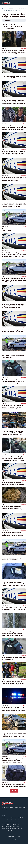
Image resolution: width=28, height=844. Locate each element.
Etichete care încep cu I (20, 8)
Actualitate (23, 74)
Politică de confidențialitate (20, 807)
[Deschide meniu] (25, 2)
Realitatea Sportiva (12, 817)
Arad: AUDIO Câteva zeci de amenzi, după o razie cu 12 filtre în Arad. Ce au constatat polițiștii (13, 355)
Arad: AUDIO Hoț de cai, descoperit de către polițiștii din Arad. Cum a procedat (14, 785)
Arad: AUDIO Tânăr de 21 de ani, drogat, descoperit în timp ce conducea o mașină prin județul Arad (13, 407)
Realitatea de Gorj (14, 830)
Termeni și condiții (9, 807)
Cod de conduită (5, 809)
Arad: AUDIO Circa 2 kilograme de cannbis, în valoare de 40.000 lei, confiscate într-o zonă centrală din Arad (14, 508)
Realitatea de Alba (15, 824)
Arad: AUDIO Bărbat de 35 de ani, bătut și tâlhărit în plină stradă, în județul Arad (14, 608)
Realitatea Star (20, 817)
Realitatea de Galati (14, 822)
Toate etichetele (8, 20)
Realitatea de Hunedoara (17, 828)
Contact (3, 807)
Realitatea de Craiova (14, 826)
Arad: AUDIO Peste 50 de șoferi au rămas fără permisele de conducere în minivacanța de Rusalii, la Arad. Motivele (13, 761)
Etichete (11, 8)
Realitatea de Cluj (5, 819)
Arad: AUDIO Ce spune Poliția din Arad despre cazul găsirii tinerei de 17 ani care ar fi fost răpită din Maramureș (13, 306)
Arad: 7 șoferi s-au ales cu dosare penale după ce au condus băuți (14, 77)
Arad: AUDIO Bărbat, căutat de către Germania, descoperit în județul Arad (13, 483)
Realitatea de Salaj (5, 826)
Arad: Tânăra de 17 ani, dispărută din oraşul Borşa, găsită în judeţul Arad (12, 330)
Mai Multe (14, 790)
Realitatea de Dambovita (14, 819)
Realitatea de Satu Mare (6, 828)
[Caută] (21, 2)
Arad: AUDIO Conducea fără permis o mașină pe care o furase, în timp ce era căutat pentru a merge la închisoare (13, 534)
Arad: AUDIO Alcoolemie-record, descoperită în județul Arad (11, 559)
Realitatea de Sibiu (5, 822)
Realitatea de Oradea (6, 830)
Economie (23, 48)
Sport (24, 200)
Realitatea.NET (4, 817)
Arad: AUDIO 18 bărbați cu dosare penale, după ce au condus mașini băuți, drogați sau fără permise (14, 280)
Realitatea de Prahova (6, 824)
